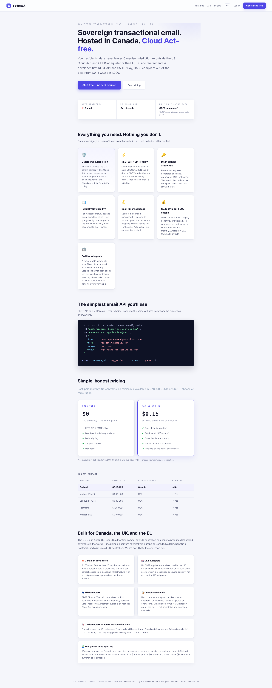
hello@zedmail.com (169, 681)
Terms (183, 681)
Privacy (191, 681)
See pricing (134, 85)
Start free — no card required (99, 85)
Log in (237, 5)
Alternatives (129, 681)
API (209, 5)
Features (199, 5)
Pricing (217, 5)
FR (227, 6)
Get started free (254, 5)
